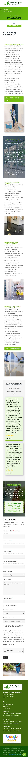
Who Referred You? (8, 617)
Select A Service (7, 571)
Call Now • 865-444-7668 (13, 99)
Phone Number (7, 551)
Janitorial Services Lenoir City (11, 731)
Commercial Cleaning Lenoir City (12, 728)
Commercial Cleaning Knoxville (12, 713)
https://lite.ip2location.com (15, 754)
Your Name (6, 533)
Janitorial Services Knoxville (11, 716)
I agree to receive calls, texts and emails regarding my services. (14, 626)
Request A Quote (14, 26)
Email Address (7, 541)
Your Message (7, 579)
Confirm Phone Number (10, 561)
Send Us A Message (13, 349)
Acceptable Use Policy (8, 644)
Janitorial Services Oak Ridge (11, 723)
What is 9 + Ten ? (8, 598)
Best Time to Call (7, 610)
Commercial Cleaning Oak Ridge (12, 721)
